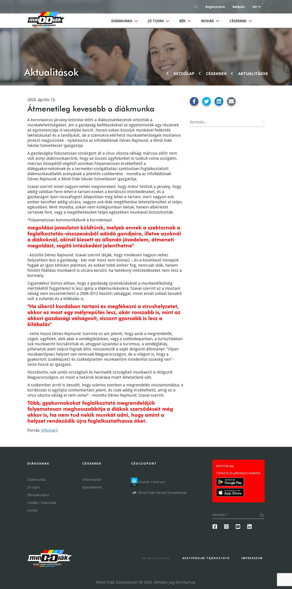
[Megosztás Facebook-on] (194, 101)
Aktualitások (253, 73)
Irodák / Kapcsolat (41, 502)
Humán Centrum (151, 482)
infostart (49, 430)
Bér (182, 21)
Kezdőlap (184, 73)
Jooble (32, 510)
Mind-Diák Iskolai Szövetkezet (162, 492)
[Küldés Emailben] (231, 101)
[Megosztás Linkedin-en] (219, 101)
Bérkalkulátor (38, 495)
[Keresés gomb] (197, 7)
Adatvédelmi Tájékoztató (206, 558)
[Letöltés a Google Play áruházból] (230, 482)
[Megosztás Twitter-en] (206, 101)
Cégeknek (238, 21)
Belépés (239, 7)
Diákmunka (127, 20)
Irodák (208, 21)
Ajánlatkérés (92, 487)
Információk (92, 479)
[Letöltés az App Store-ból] (230, 492)
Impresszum (252, 558)
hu (254, 7)
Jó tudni (156, 21)
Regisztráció (215, 7)
